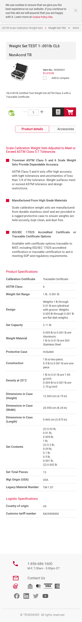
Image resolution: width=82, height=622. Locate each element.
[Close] (76, 11)
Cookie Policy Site (42, 16)
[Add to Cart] (70, 111)
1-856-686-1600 (43, 566)
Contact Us (36, 578)
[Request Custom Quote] (58, 111)
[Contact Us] (16, 578)
